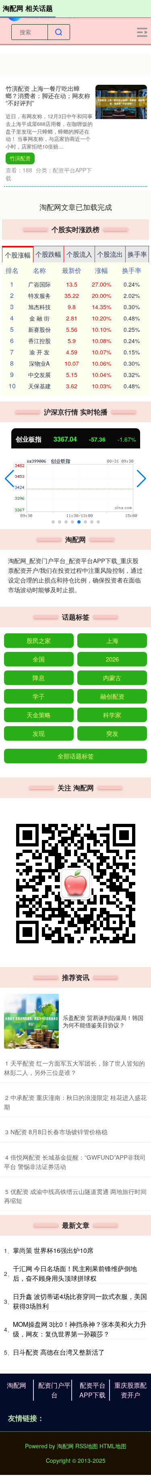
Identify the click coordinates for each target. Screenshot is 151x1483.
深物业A (39, 363)
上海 (112, 640)
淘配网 (16, 1385)
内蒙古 (112, 677)
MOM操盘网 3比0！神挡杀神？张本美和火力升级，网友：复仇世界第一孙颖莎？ (80, 1329)
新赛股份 (39, 329)
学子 (39, 696)
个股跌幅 (48, 254)
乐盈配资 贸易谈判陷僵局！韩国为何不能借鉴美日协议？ (103, 1021)
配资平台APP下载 (92, 1389)
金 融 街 (39, 318)
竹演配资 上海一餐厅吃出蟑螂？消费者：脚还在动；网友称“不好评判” (48, 95)
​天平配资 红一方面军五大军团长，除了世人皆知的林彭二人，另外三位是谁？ (74, 1068)
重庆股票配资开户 (130, 1389)
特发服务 (39, 295)
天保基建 (39, 386)
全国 (39, 659)
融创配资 (112, 696)
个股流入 (79, 254)
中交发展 (39, 375)
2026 (112, 659)
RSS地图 (86, 1446)
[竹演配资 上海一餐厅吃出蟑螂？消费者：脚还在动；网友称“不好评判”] (121, 101)
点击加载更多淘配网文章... (75, 206)
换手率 (137, 254)
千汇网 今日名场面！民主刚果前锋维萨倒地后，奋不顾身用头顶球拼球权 (75, 1273)
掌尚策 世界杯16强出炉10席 (53, 1250)
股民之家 (39, 640)
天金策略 (39, 714)
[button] (9, 479)
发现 (39, 733)
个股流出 (110, 254)
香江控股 (39, 341)
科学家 (112, 714)
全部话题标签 (76, 756)
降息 (39, 677)
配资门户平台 (54, 1389)
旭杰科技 (39, 307)
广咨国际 (39, 284)
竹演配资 (20, 158)
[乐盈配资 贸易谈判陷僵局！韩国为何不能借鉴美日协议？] (31, 1021)
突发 (112, 733)
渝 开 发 (39, 352)
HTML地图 (112, 1446)
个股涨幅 (18, 255)
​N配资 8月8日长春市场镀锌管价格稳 (59, 1131)
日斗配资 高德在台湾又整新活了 (59, 1352)
